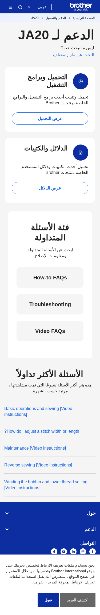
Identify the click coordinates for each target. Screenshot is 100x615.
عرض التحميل (50, 118)
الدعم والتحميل (56, 18)
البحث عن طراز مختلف (73, 54)
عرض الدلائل (50, 188)
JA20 (35, 18)
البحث (20, 7)
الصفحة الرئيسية (84, 18)
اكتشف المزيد (78, 600)
